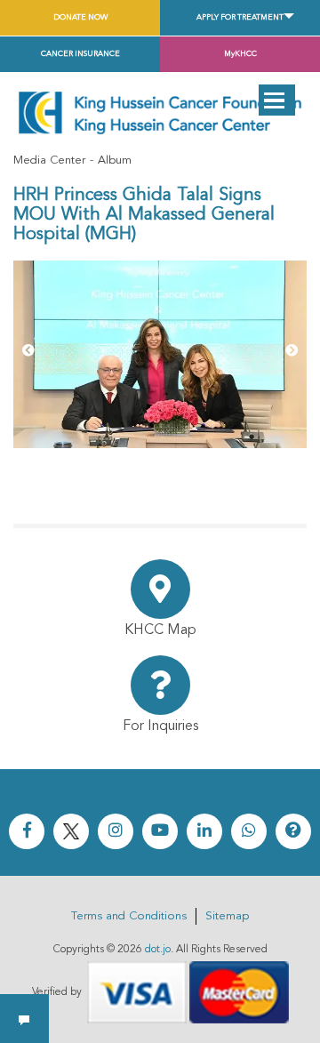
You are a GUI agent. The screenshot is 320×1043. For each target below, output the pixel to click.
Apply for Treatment (240, 17)
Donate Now (80, 17)
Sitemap (227, 916)
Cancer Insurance (80, 54)
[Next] (291, 351)
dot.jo (158, 949)
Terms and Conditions (129, 916)
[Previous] (28, 351)
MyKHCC (240, 54)
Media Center (49, 160)
